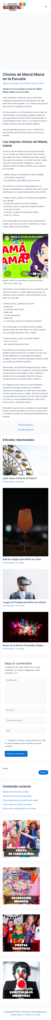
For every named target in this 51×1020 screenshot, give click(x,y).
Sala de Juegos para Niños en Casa (22, 559)
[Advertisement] (25, 40)
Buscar (5, 768)
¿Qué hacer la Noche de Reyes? (20, 478)
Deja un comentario (11, 83)
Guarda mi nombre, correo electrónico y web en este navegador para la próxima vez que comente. (25, 743)
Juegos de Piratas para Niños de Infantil (24, 602)
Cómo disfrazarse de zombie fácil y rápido (20, 800)
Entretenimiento (8, 482)
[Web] (25, 731)
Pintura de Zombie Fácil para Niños (17, 796)
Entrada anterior (25, 425)
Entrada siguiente (26, 430)
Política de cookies (32, 1015)
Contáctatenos (17, 1015)
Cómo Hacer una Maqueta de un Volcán (19, 808)
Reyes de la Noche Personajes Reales (23, 645)
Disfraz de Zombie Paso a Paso (16, 792)
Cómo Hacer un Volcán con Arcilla (17, 804)
